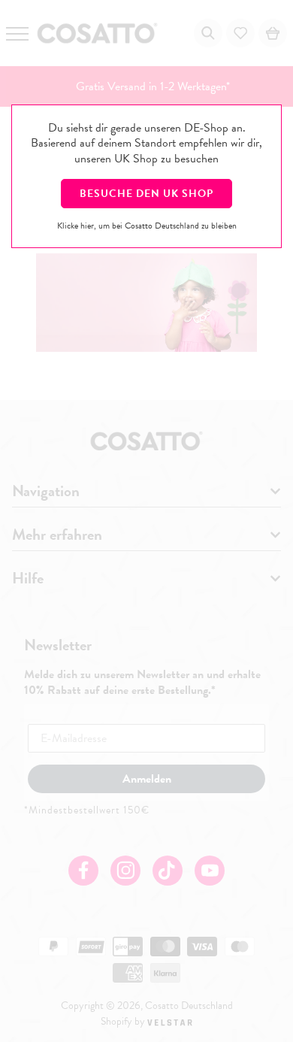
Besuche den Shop (146, 193)
